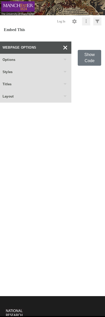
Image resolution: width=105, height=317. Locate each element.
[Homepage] (52, 7)
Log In (61, 21)
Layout (8, 96)
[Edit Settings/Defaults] (74, 21)
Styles (7, 72)
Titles (7, 84)
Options (9, 60)
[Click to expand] (97, 21)
